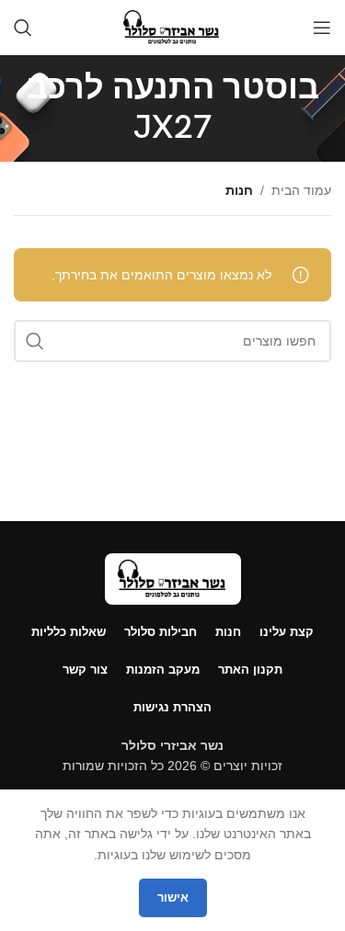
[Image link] (173, 577)
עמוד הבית (301, 190)
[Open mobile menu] (322, 27)
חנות (239, 190)
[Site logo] (172, 26)
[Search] (23, 27)
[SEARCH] (35, 341)
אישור (173, 897)
